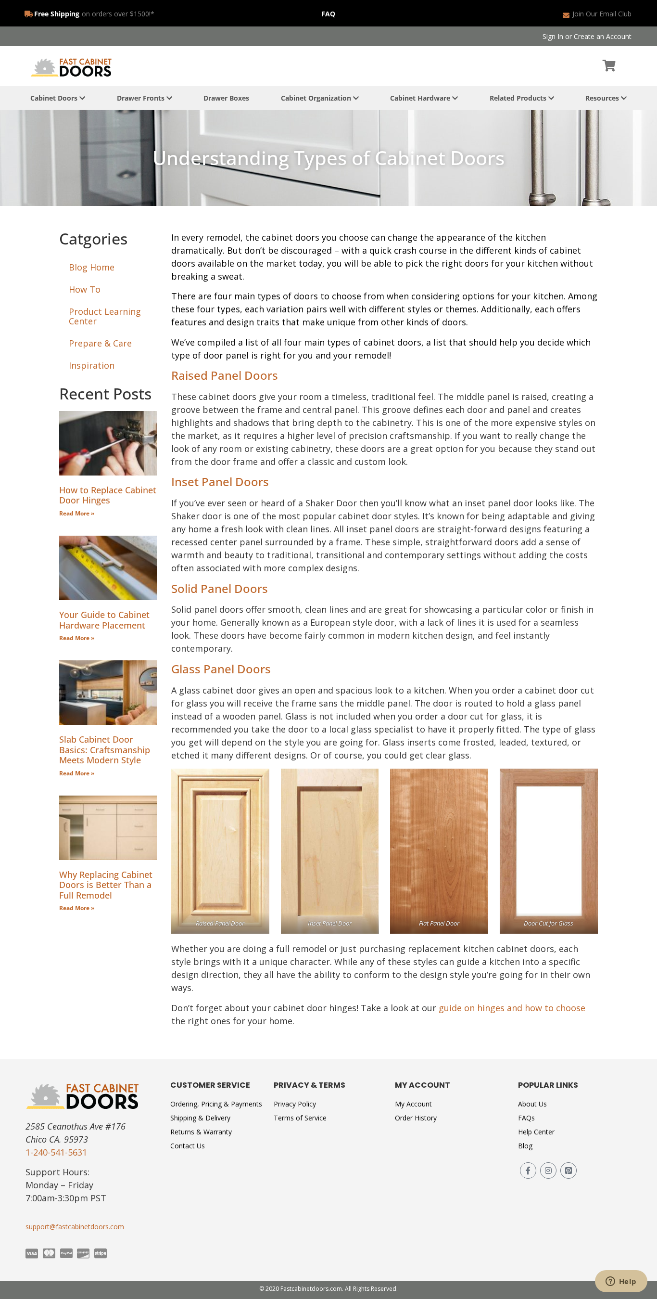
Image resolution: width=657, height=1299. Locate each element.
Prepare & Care (100, 343)
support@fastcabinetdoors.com (74, 1226)
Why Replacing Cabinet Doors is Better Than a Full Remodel (105, 885)
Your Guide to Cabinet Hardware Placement (104, 620)
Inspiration (91, 365)
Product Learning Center (105, 316)
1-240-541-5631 (56, 1152)
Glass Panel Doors (221, 669)
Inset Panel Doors (220, 481)
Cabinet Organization (317, 98)
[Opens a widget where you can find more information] (620, 1282)
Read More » (76, 513)
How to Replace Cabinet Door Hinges (107, 495)
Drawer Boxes (226, 98)
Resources (603, 98)
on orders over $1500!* (118, 13)
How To (85, 289)
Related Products (519, 98)
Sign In (553, 36)
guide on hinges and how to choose (512, 1008)
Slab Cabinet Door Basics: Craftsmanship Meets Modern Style (104, 749)
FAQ (328, 13)
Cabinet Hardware (421, 98)
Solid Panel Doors (219, 588)
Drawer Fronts (141, 98)
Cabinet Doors (54, 98)
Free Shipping (56, 13)
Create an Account (603, 36)
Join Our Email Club (602, 13)
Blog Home (91, 267)
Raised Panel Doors (224, 375)
